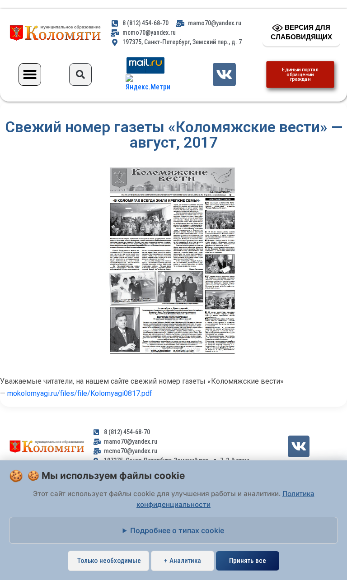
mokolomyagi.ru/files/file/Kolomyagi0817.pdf (79, 393)
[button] (30, 74)
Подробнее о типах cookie (177, 530)
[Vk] (224, 74)
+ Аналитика (182, 561)
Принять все (247, 561)
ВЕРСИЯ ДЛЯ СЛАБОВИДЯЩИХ (301, 32)
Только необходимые (109, 561)
